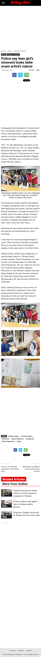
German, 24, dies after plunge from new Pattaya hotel (10, 468)
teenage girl (30, 439)
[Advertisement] (20, 27)
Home (3, 51)
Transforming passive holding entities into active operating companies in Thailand (25, 493)
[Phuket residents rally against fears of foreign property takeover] (6, 504)
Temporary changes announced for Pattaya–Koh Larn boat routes (26, 513)
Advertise (21, 650)
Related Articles (13, 479)
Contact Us (12, 650)
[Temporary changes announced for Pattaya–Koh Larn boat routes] (6, 514)
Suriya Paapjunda (17, 439)
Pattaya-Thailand (13, 54)
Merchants (5, 439)
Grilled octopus (13, 436)
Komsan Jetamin (27, 436)
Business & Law (5, 494)
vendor (19, 441)
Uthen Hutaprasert (8, 441)
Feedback (29, 650)
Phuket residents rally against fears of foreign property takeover (25, 504)
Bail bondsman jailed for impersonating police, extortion (31, 468)
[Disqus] (20, 557)
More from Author (15, 484)
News (4, 54)
